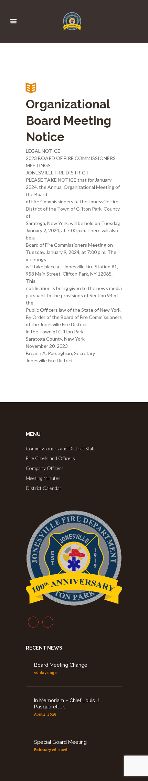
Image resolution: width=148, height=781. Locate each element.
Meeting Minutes (43, 478)
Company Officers (45, 468)
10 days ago (45, 673)
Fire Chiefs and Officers (50, 458)
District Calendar (44, 488)
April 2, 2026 (45, 714)
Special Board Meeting (60, 742)
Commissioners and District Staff (60, 448)
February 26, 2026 (50, 750)
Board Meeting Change (60, 665)
